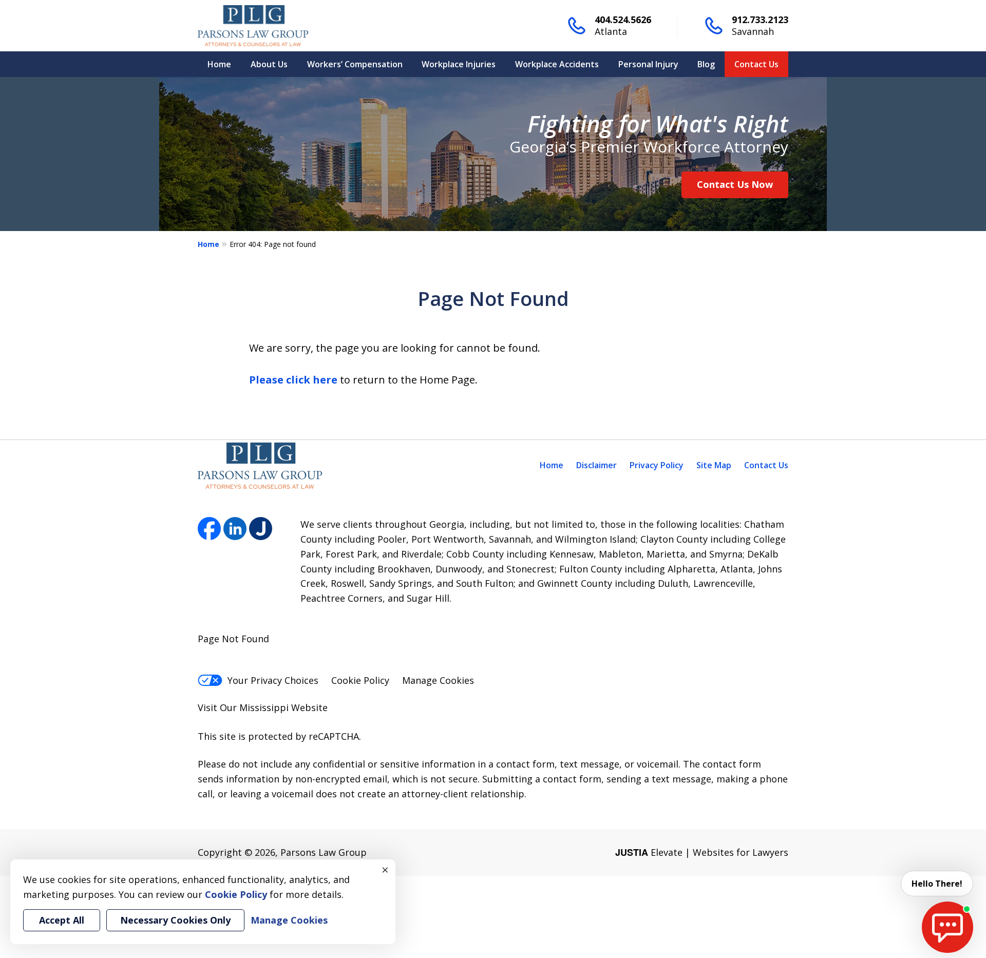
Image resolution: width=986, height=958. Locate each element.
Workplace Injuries (459, 64)
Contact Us (756, 64)
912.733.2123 (760, 19)
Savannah (753, 31)
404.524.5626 (623, 19)
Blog (706, 64)
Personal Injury (648, 64)
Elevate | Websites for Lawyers (701, 852)
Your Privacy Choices (272, 680)
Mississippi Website (283, 707)
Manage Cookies (438, 680)
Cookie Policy (360, 680)
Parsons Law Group (323, 852)
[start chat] (947, 927)
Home (219, 64)
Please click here (293, 380)
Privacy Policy (657, 465)
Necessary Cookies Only (175, 920)
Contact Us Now (735, 184)
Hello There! (937, 883)
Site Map (713, 465)
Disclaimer (596, 465)
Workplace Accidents (557, 64)
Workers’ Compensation (355, 64)
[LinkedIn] (234, 528)
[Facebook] (209, 528)
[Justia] (260, 528)
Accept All (61, 920)
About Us (269, 64)
